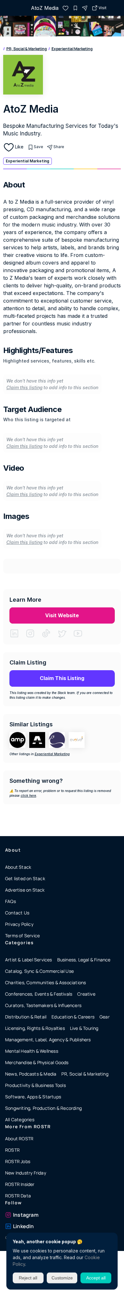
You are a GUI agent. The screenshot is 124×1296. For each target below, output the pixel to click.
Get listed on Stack (25, 878)
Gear (105, 1017)
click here (28, 795)
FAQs (10, 901)
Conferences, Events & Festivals (38, 994)
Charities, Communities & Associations (45, 982)
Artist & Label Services (28, 960)
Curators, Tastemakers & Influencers (43, 1005)
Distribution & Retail (25, 1017)
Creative (86, 994)
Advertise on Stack (25, 890)
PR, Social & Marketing (26, 48)
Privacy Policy (19, 924)
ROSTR (12, 1150)
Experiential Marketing (72, 48)
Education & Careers (73, 1017)
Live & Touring (84, 1028)
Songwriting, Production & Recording (43, 1108)
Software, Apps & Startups (33, 1097)
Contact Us (17, 913)
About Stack (18, 867)
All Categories (19, 1119)
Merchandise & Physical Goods (37, 1062)
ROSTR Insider (20, 1184)
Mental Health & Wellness (31, 1051)
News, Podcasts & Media (30, 1074)
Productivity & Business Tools (35, 1085)
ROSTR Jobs (17, 1161)
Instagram (25, 1214)
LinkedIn (23, 1226)
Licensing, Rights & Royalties (35, 1028)
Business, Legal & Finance (84, 960)
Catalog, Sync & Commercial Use (39, 971)
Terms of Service (22, 936)
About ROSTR (19, 1139)
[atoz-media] (65, 8)
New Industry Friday (25, 1173)
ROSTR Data (18, 1196)
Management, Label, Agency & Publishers (48, 1040)
